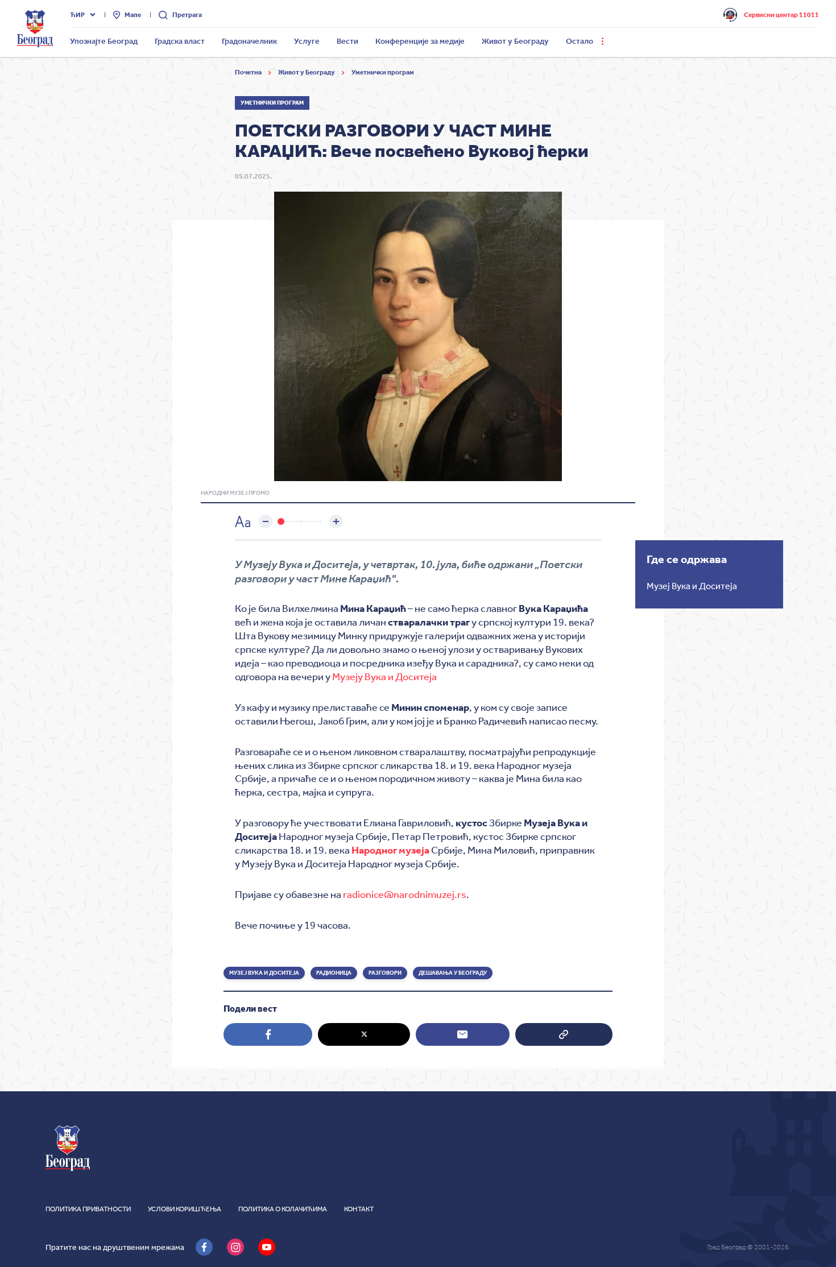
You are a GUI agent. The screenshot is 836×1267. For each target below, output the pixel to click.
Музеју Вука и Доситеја (384, 676)
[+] (336, 521)
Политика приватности (88, 1209)
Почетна (249, 72)
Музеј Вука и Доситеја (264, 973)
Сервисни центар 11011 (781, 15)
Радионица (333, 973)
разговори (385, 973)
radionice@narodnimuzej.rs (404, 894)
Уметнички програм (382, 72)
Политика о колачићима (282, 1209)
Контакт (359, 1209)
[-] (265, 521)
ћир (77, 15)
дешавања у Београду (453, 973)
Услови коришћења (184, 1209)
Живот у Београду (307, 72)
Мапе (133, 15)
